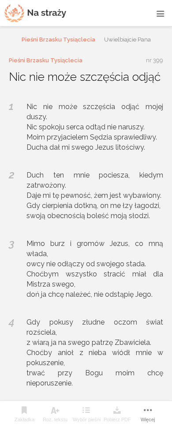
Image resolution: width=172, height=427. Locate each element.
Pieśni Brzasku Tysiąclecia (58, 39)
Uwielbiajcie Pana (127, 39)
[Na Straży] (35, 13)
